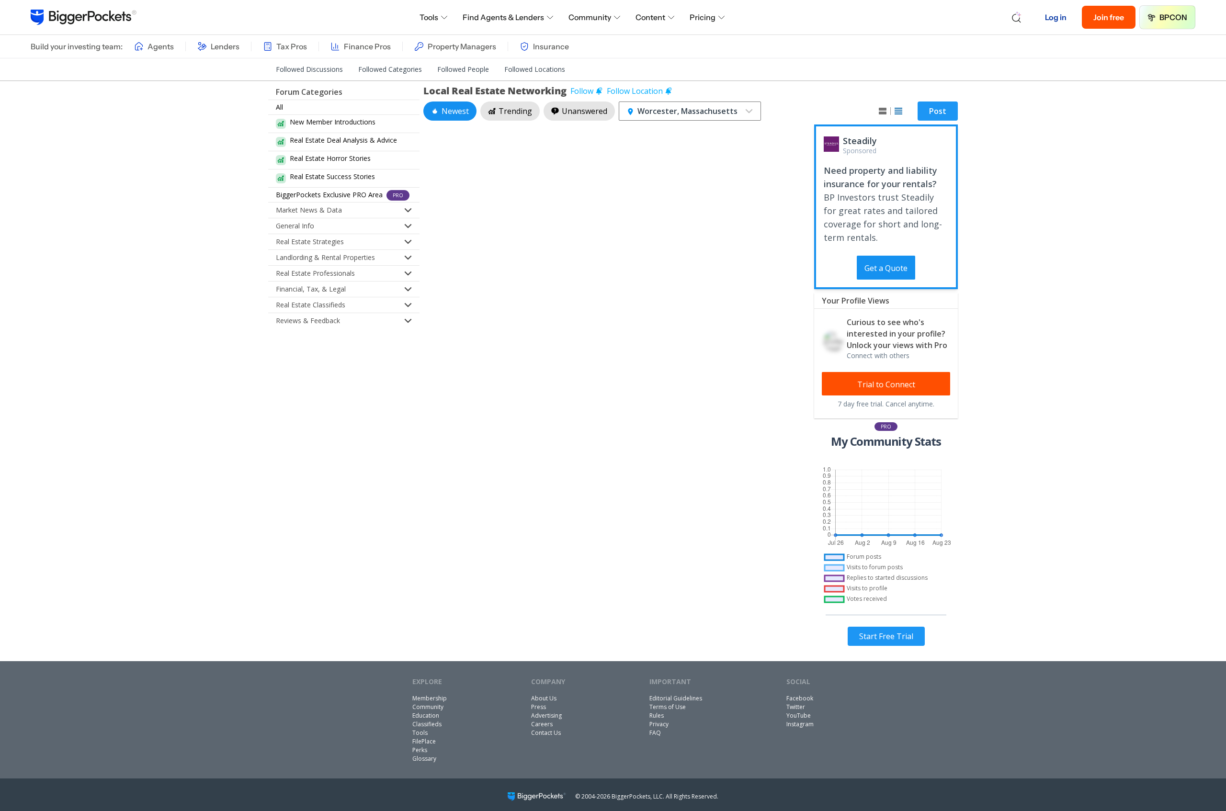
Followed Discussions (309, 69)
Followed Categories (390, 69)
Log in (1056, 17)
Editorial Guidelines (675, 698)
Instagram (800, 724)
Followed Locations (534, 69)
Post (937, 111)
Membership (429, 698)
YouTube (798, 715)
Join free (1108, 17)
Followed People (463, 69)
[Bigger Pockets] (83, 17)
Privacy (659, 724)
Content (650, 17)
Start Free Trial (886, 636)
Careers (542, 724)
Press (538, 707)
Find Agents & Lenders (503, 17)
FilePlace (424, 741)
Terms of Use (667, 707)
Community (589, 17)
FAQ (655, 733)
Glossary (424, 759)
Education (425, 715)
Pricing (702, 17)
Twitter (795, 707)
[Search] (1017, 17)
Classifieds (427, 724)
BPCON (1173, 17)
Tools (429, 17)
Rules (656, 715)
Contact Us (546, 733)
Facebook (799, 698)
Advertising (546, 715)
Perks (419, 750)
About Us (543, 698)
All (279, 107)
